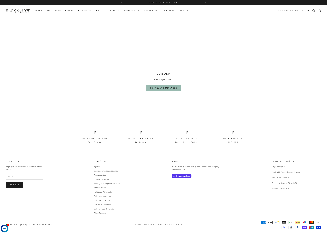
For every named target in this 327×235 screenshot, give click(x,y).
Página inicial (12, 19)
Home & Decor (42, 10)
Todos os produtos (31, 19)
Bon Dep (46, 19)
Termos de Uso (100, 188)
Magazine (169, 10)
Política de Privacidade (103, 192)
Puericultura (131, 10)
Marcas (184, 10)
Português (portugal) (289, 10)
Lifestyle (114, 10)
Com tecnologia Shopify (170, 225)
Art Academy (151, 10)
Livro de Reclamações (103, 204)
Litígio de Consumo (102, 200)
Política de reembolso (102, 196)
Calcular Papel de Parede (104, 209)
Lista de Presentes (101, 179)
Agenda (97, 167)
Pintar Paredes (100, 213)
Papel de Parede (64, 10)
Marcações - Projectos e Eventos (107, 183)
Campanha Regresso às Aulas (106, 171)
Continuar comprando (163, 88)
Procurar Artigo (100, 175)
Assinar (14, 185)
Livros (99, 10)
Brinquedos (84, 10)
